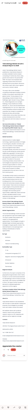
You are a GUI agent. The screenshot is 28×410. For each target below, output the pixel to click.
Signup (25, 3)
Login (19, 3)
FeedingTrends (9, 3)
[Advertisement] (14, 21)
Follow (13, 349)
